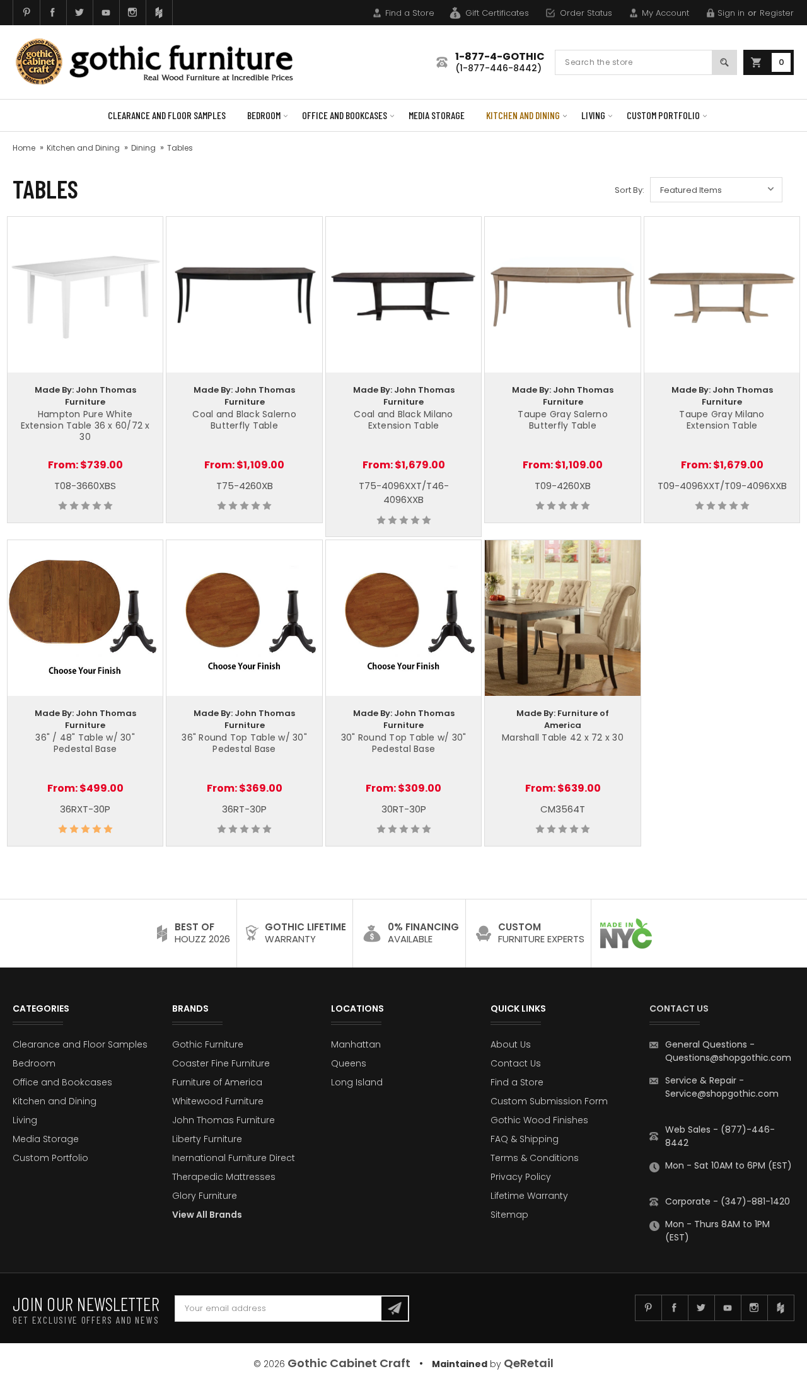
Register (777, 13)
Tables (180, 147)
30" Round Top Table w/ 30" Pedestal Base (404, 743)
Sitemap (509, 1214)
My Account (665, 13)
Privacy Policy (521, 1176)
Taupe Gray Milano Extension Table (721, 420)
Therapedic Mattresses (224, 1176)
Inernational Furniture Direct (233, 1158)
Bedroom (264, 115)
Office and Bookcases (344, 115)
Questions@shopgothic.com (728, 1057)
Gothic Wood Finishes (539, 1120)
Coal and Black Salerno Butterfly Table (244, 420)
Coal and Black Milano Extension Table (403, 420)
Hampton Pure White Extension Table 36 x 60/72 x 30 (85, 425)
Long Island (357, 1082)
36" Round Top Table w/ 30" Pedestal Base (244, 743)
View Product (85, 292)
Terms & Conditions (535, 1158)
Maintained (459, 1364)
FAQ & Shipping (525, 1139)
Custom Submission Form (549, 1101)
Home (24, 147)
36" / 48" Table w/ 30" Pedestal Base (85, 743)
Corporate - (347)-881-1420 (727, 1201)
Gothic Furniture (207, 1044)
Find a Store (409, 13)
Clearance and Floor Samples (167, 115)
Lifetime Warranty (529, 1195)
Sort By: (629, 190)
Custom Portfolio (663, 115)
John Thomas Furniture (223, 1120)
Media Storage (437, 115)
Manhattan (356, 1044)
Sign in (731, 13)
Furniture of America (217, 1082)
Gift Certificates (497, 13)
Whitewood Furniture (218, 1101)
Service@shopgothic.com (722, 1093)
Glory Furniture (204, 1195)
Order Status (586, 13)
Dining (143, 147)
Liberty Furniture (207, 1139)
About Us (511, 1044)
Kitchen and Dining (523, 115)
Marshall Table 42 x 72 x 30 (563, 737)
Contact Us (516, 1063)
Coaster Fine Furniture (221, 1063)
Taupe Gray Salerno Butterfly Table (563, 420)
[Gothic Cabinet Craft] (164, 62)
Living (593, 115)
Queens (348, 1063)
